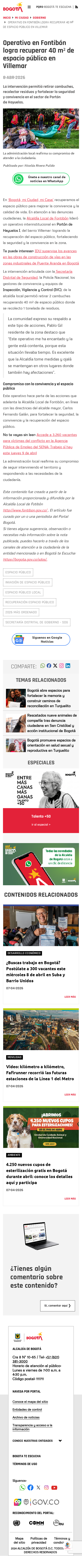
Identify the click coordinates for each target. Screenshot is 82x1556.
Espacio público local (23, 592)
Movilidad (14, 1057)
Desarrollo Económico (24, 953)
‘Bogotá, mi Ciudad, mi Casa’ (31, 199)
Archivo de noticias (26, 1417)
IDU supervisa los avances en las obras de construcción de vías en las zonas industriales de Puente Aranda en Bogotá (41, 257)
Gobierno (39, 18)
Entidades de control (27, 1409)
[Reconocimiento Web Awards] (58, 1522)
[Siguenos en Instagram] (46, 1488)
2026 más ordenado (21, 612)
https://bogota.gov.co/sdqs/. (25, 559)
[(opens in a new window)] (61, 667)
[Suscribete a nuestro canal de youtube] (54, 1488)
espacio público (18, 572)
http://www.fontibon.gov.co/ (25, 510)
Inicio (7, 18)
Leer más (70, 997)
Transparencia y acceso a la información (32, 1427)
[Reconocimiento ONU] (16, 1522)
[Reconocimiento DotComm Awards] (36, 1522)
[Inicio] (13, 7)
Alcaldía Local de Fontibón (47, 218)
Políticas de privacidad (38, 1540)
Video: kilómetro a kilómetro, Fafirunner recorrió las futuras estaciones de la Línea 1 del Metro (40, 1072)
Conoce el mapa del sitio (30, 1402)
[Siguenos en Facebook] (22, 1488)
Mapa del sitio (19, 1540)
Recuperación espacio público (29, 602)
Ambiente (14, 1155)
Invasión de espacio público (27, 582)
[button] (43, 667)
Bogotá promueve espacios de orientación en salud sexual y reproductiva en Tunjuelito (51, 745)
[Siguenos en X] (38, 1488)
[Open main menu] (29, 7)
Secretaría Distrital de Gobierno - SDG (36, 622)
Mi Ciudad (22, 18)
